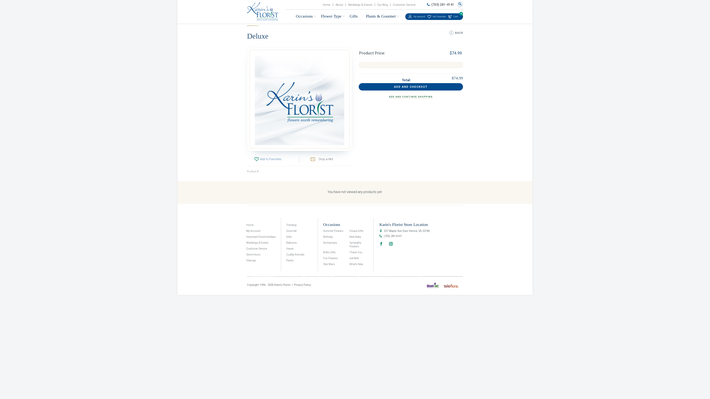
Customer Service (404, 4)
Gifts (354, 16)
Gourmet (291, 230)
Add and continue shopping (411, 97)
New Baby (355, 236)
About (339, 4)
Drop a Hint (326, 159)
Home (326, 4)
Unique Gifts (356, 230)
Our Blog (382, 4)
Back (459, 33)
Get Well (354, 258)
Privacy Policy (302, 285)
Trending (291, 225)
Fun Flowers (330, 258)
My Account (419, 16)
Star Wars (329, 264)
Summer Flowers (333, 230)
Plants (290, 260)
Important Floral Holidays (261, 236)
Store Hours (253, 254)
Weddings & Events (360, 4)
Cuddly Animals (295, 254)
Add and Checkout (411, 86)
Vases (290, 248)
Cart (455, 15)
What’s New (356, 264)
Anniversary (330, 242)
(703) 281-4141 (442, 4)
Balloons (291, 242)
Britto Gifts (329, 252)
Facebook (381, 244)
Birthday (328, 236)
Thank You (355, 252)
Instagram (391, 244)
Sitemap (251, 260)
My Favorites (439, 16)
